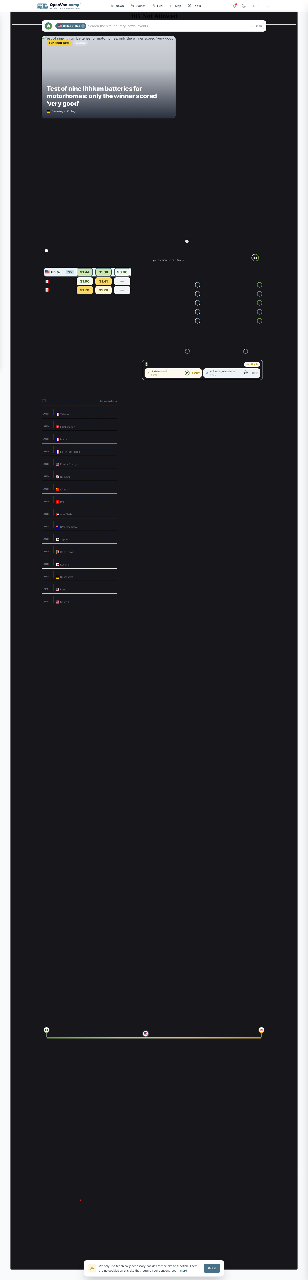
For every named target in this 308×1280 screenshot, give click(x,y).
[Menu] (267, 6)
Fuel (160, 6)
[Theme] (243, 6)
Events (140, 6)
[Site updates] (234, 6)
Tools (197, 6)
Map (178, 6)
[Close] (83, 26)
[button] (256, 26)
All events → (108, 401)
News (120, 6)
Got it (212, 1268)
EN (253, 6)
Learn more (179, 1270)
